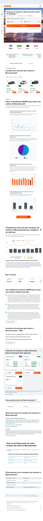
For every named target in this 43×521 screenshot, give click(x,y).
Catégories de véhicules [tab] (26, 449)
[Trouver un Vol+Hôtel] (1, 16)
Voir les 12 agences (9, 394)
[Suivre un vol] (1, 22)
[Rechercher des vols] (1, 9)
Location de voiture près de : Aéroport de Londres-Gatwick (31, 457)
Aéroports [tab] (9, 449)
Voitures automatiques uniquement (34, 28)
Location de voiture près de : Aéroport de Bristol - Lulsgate (15, 460)
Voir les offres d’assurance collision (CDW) (14, 424)
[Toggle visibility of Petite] (25, 158)
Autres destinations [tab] (16, 449)
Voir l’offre (14, 92)
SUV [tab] (27, 240)
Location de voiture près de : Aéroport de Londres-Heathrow (15, 457)
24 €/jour (12, 14)
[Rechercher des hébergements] (1, 12)
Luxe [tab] (33, 240)
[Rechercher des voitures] (1, 14)
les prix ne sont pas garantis (31, 502)
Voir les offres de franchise (11, 435)
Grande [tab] (23, 240)
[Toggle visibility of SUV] (17, 158)
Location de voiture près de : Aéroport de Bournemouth (15, 462)
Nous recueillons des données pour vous (15, 507)
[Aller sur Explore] (1, 20)
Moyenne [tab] (18, 240)
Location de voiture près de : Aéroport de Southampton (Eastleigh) (31, 460)
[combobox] (11, 15)
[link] (23, 217)
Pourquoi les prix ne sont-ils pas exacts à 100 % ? (16, 509)
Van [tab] (30, 240)
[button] (2, 6)
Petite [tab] (13, 240)
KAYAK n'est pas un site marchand (13, 505)
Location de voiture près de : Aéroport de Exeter (31, 462)
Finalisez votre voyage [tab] (36, 449)
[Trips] (1, 28)
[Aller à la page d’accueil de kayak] (7, 6)
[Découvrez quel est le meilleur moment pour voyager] (1, 24)
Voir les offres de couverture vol (12, 426)
